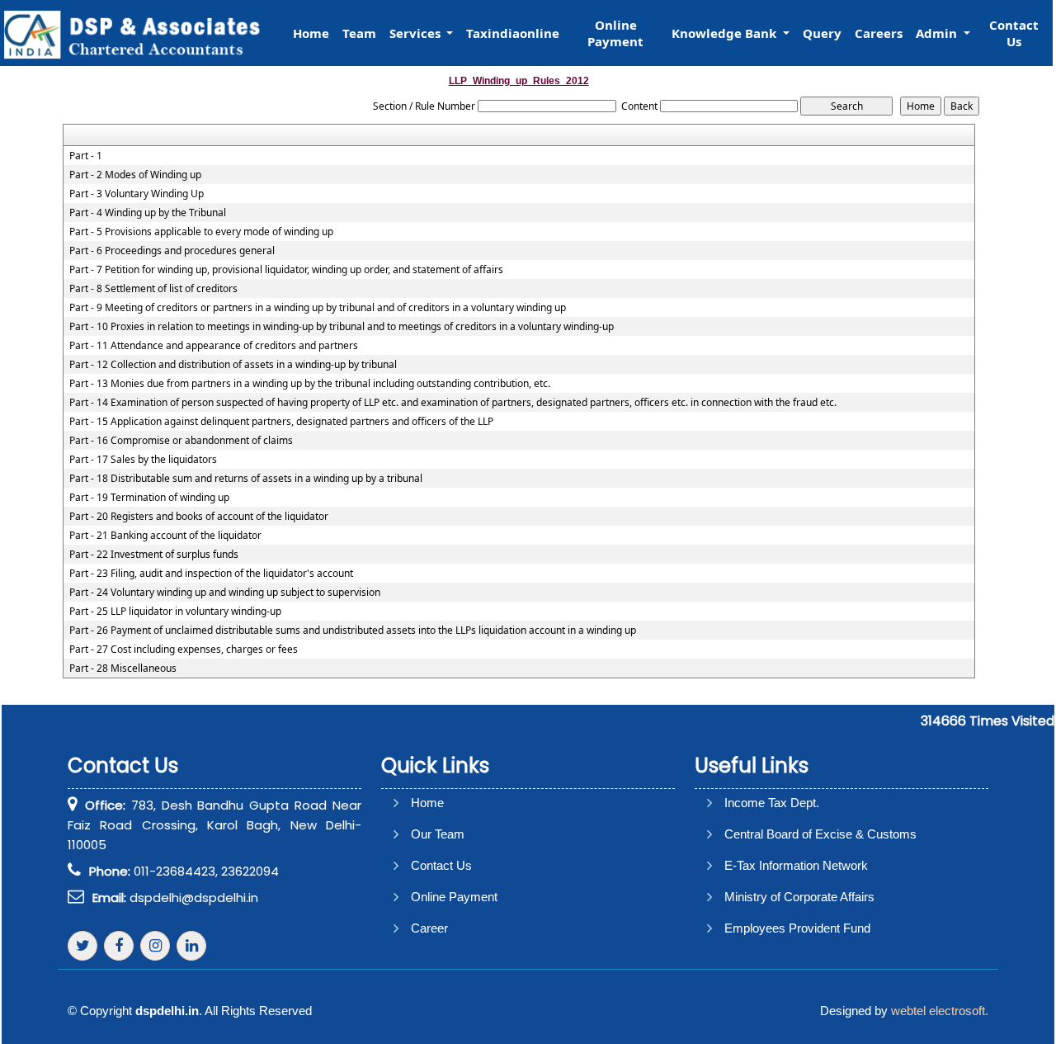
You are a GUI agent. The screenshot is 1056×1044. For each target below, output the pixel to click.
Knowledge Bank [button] (726, 33)
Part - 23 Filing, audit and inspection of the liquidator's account (211, 573)
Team (359, 33)
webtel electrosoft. (939, 1011)
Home (311, 33)
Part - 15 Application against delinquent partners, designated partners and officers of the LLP (281, 421)
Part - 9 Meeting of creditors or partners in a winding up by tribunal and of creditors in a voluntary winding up (317, 307)
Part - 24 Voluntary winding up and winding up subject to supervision (224, 592)
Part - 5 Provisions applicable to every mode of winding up (201, 232)
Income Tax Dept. (771, 802)
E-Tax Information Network (796, 865)
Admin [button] (938, 33)
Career (429, 928)
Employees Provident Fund (797, 928)
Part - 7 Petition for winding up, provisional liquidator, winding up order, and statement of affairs (286, 269)
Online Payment (615, 33)
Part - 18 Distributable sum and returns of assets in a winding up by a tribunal (245, 478)
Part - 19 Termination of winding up (149, 497)
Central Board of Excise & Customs (820, 834)
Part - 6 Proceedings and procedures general (172, 250)
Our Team (437, 834)
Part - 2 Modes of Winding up (135, 175)
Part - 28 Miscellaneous (123, 668)
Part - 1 (85, 156)
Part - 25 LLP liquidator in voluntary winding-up (175, 611)
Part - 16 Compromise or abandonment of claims (181, 440)
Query (822, 33)
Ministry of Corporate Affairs (799, 896)
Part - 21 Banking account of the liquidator (165, 535)
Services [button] (416, 33)
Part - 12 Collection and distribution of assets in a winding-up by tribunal (233, 364)
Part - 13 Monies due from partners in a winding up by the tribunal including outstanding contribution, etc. (309, 383)
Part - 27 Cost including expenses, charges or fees (183, 649)
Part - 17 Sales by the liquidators (143, 459)
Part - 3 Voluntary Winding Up (136, 194)
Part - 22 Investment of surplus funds (153, 554)
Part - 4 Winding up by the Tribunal (147, 213)
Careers (879, 33)
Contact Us (1014, 33)
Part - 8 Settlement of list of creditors (153, 288)
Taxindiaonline (512, 33)
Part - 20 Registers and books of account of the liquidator (198, 516)
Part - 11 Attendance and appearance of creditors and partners (213, 345)
